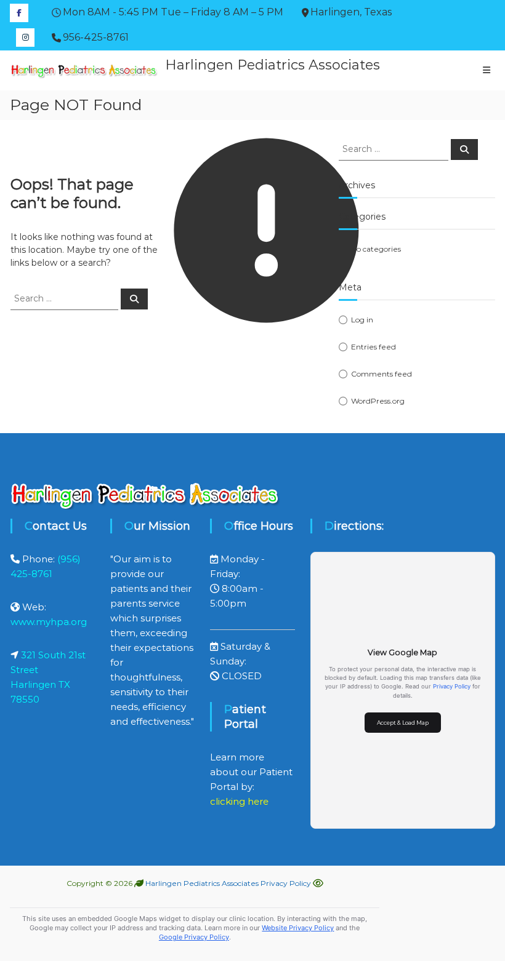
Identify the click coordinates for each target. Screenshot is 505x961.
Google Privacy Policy (194, 937)
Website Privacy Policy (298, 927)
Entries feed (373, 346)
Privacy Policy (452, 686)
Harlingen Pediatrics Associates (272, 65)
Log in (362, 319)
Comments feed (381, 373)
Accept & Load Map (403, 722)
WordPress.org (378, 400)
